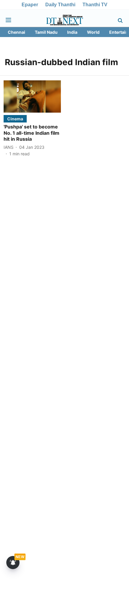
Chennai (16, 32)
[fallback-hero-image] (32, 96)
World (93, 32)
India (72, 32)
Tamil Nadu (46, 32)
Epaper (30, 4)
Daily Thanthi (60, 4)
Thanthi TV (94, 4)
